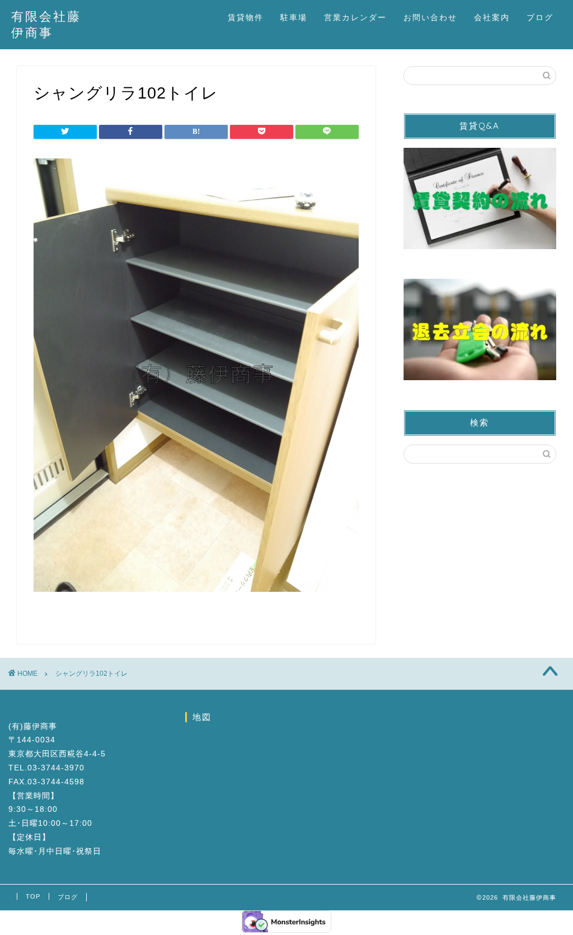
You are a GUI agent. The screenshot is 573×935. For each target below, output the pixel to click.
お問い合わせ (430, 17)
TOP (33, 896)
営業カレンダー (355, 17)
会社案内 (492, 17)
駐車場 (293, 17)
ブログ (540, 17)
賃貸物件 (246, 17)
